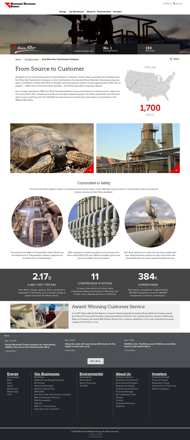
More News (96, 361)
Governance (85, 380)
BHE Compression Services (47, 397)
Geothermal (12, 389)
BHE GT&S (39, 391)
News (10, 336)
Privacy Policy (96, 436)
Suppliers (120, 406)
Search (179, 3)
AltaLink (38, 403)
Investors (118, 11)
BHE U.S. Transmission (45, 406)
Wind (9, 380)
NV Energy (39, 383)
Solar (9, 383)
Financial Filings (160, 380)
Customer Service (124, 377)
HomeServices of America (46, 409)
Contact (119, 400)
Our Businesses (77, 11)
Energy (63, 11)
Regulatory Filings (160, 383)
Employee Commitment (127, 380)
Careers (167, 3)
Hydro (10, 386)
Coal (9, 394)
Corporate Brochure (125, 403)
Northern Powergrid (43, 386)
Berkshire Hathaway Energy (20, 5)
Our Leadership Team (126, 394)
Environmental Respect (127, 383)
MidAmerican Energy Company (49, 380)
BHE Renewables (42, 400)
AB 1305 (84, 386)
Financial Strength (124, 391)
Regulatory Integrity (125, 386)
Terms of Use (96, 434)
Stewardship (85, 377)
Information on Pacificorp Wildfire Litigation (164, 387)
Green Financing (88, 383)
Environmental (91, 374)
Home (18, 59)
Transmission (13, 377)
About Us (92, 11)
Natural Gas (12, 391)
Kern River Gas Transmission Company (52, 394)
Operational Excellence (127, 389)
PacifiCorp (39, 377)
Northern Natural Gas (44, 389)
